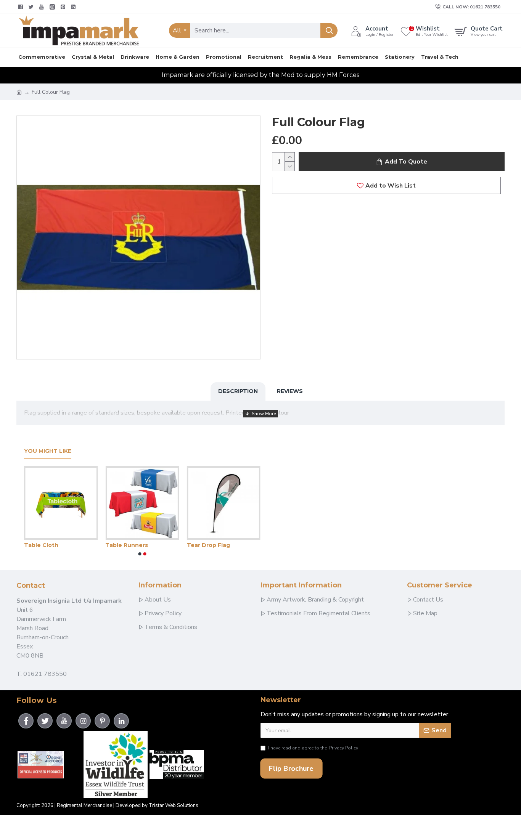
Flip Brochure (291, 768)
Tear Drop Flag (208, 545)
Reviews (290, 391)
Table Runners (126, 545)
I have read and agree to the (313, 748)
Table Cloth (41, 545)
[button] (140, 553)
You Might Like (47, 451)
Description (238, 391)
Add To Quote (406, 161)
